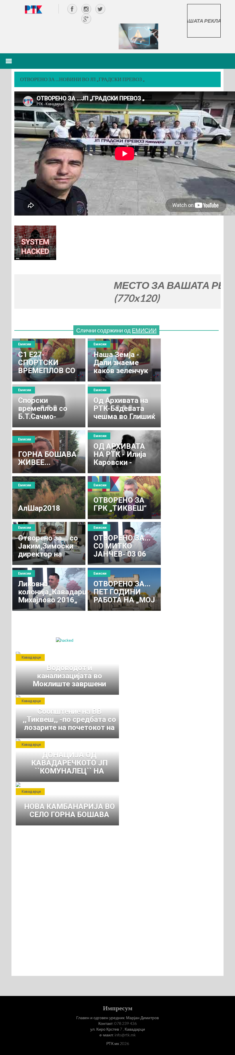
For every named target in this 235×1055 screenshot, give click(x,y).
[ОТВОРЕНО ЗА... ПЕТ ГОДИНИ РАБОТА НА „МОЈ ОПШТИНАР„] (124, 589)
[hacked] (64, 639)
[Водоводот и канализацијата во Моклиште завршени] (69, 673)
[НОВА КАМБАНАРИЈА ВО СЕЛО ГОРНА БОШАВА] (69, 803)
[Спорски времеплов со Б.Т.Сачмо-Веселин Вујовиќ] (48, 405)
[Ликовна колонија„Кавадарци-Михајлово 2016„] (48, 589)
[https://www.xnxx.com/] (138, 36)
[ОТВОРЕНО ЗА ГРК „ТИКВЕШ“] (124, 497)
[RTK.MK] (33, 9)
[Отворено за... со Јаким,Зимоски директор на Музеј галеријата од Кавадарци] (48, 543)
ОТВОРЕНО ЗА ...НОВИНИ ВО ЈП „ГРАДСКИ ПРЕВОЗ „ (82, 79)
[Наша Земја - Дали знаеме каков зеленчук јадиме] (124, 359)
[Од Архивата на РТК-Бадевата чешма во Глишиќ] (124, 405)
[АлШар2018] (48, 497)
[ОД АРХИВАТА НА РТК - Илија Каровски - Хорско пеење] (124, 451)
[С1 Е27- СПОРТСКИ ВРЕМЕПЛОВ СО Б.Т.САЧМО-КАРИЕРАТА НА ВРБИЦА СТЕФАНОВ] (48, 359)
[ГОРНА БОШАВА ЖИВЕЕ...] (48, 451)
